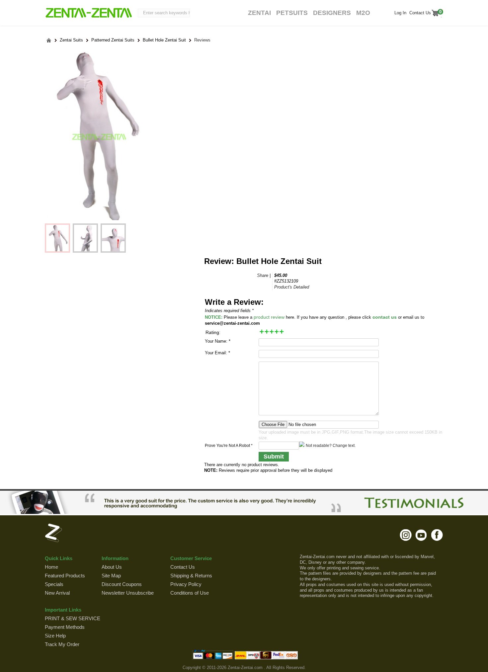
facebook (437, 535)
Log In (400, 12)
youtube (421, 535)
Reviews (202, 40)
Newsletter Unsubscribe (128, 593)
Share (262, 275)
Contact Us (419, 12)
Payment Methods (65, 627)
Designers (332, 12)
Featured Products (65, 575)
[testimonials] (244, 502)
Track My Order (62, 644)
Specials (54, 584)
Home (51, 567)
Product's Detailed (291, 287)
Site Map (111, 575)
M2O (363, 12)
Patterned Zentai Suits (112, 40)
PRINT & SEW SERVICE (72, 618)
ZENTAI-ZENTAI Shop (88, 13)
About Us (112, 567)
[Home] (49, 40)
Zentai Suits (71, 40)
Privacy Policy (186, 584)
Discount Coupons (122, 584)
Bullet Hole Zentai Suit (164, 40)
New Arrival (57, 593)
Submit (274, 456)
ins (406, 535)
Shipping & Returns (191, 575)
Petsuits (292, 12)
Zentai (259, 12)
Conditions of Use (189, 593)
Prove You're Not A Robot (229, 445)
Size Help (55, 635)
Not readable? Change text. (331, 445)
